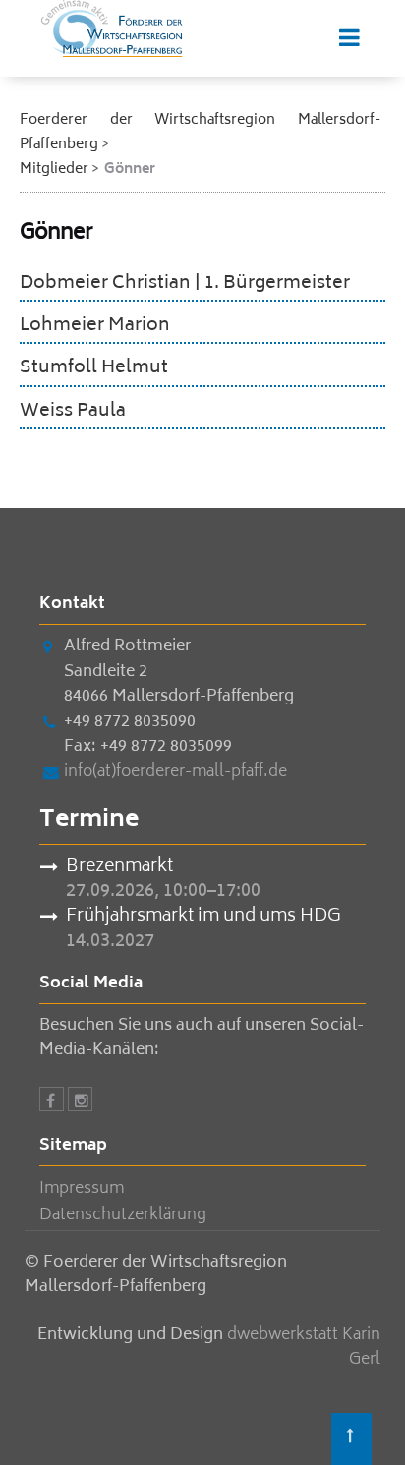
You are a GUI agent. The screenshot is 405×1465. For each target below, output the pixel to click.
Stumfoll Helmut (94, 368)
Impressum (81, 1189)
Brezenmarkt (119, 867)
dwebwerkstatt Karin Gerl (303, 1348)
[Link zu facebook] (51, 1102)
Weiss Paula (73, 411)
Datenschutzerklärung (122, 1215)
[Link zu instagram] (80, 1102)
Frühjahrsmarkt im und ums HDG (203, 917)
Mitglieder (54, 169)
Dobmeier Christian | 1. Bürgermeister (185, 284)
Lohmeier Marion (95, 326)
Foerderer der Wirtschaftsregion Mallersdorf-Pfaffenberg (200, 132)
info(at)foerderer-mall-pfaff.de (175, 772)
